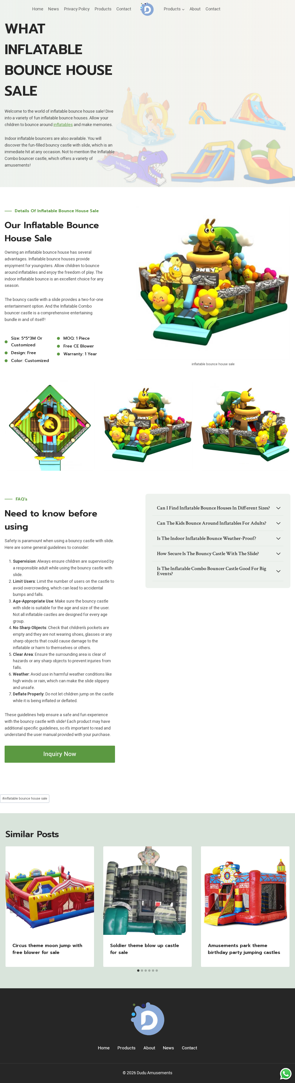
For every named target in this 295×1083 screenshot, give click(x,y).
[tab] (138, 970)
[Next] (280, 906)
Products (103, 9)
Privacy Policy (77, 9)
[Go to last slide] (14, 906)
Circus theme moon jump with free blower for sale (47, 949)
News (53, 9)
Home (37, 9)
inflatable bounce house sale (24, 798)
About (195, 9)
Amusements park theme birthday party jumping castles (244, 949)
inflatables (63, 125)
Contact (123, 9)
